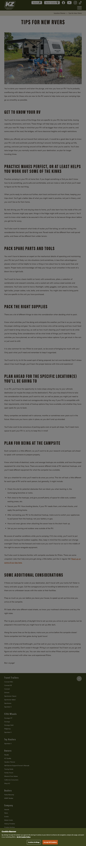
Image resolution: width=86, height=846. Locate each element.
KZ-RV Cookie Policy (23, 837)
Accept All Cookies (50, 842)
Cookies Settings (34, 842)
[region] (43, 837)
